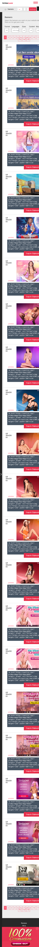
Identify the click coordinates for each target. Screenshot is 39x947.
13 (20, 39)
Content (31, 27)
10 (34, 37)
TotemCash (16, 3)
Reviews (24, 923)
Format (6, 27)
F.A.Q (24, 926)
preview (11, 65)
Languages (15, 27)
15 (28, 39)
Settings (33, 9)
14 (24, 39)
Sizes (24, 27)
